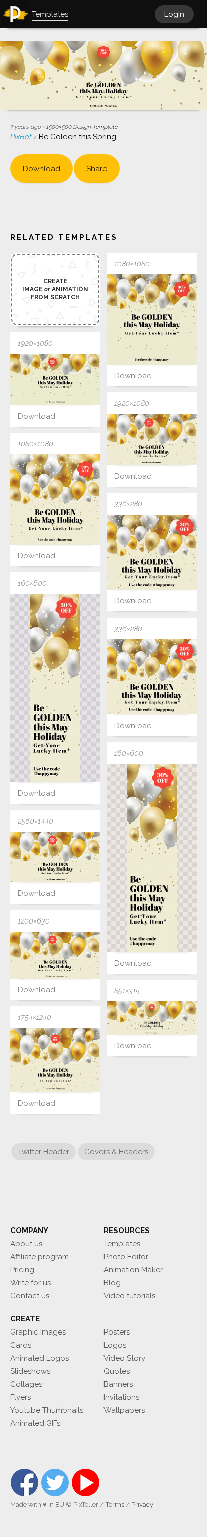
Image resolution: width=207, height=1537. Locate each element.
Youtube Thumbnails (46, 1410)
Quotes (117, 1371)
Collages (26, 1384)
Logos (115, 1345)
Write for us (30, 1282)
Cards (20, 1345)
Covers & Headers (116, 1151)
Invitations (121, 1397)
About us (26, 1243)
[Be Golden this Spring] (152, 319)
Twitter (55, 1482)
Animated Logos (39, 1358)
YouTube (85, 1482)
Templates (122, 1243)
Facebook (24, 1482)
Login (174, 14)
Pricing (22, 1269)
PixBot (22, 136)
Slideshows (30, 1371)
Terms (115, 1504)
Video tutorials (129, 1295)
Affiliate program (39, 1256)
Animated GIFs (35, 1423)
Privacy (142, 1504)
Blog (112, 1282)
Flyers (20, 1397)
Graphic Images (38, 1332)
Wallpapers (124, 1410)
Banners (118, 1384)
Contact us (29, 1295)
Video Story (124, 1358)
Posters (117, 1332)
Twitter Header (43, 1151)
